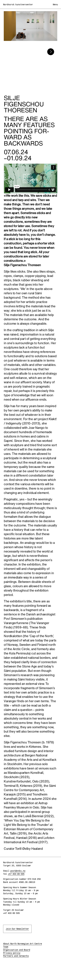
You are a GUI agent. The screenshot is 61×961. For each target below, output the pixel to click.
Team (5, 947)
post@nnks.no (17, 871)
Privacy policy (11, 953)
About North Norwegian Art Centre (22, 943)
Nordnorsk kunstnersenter (18, 4)
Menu (55, 4)
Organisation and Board (16, 950)
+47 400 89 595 (16, 874)
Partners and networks (16, 956)
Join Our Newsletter (17, 929)
